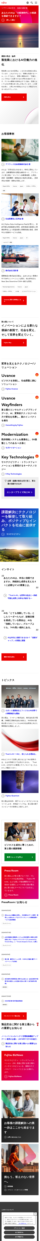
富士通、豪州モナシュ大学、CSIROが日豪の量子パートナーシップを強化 (21, 960)
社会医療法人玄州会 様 (14, 219)
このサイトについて (7, 1210)
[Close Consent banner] (35, 1213)
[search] (32, 3)
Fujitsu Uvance (12, 389)
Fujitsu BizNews (15, 1076)
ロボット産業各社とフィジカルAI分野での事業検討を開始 (21, 712)
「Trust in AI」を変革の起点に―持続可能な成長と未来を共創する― (22, 596)
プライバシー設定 (19, 1228)
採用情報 (10, 1186)
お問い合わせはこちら (14, 1137)
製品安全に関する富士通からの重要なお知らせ (21, 1045)
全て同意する (19, 1237)
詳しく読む (11, 20)
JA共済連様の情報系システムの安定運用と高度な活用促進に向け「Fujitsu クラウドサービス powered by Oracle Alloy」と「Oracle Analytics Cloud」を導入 (21, 939)
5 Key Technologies (14, 474)
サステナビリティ (13, 534)
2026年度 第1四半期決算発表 (14, 1001)
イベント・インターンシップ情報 (17, 1190)
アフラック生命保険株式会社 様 (18, 164)
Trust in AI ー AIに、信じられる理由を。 (21, 754)
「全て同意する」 (22, 1223)
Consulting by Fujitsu (14, 425)
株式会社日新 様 (12, 271)
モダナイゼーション (13, 448)
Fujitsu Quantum (12, 796)
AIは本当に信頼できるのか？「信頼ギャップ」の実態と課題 (22, 639)
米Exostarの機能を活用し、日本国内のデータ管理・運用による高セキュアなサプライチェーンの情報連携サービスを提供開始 (21, 917)
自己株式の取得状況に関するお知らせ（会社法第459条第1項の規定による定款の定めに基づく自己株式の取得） (21, 981)
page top (35, 1208)
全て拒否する (19, 1232)
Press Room (13, 895)
